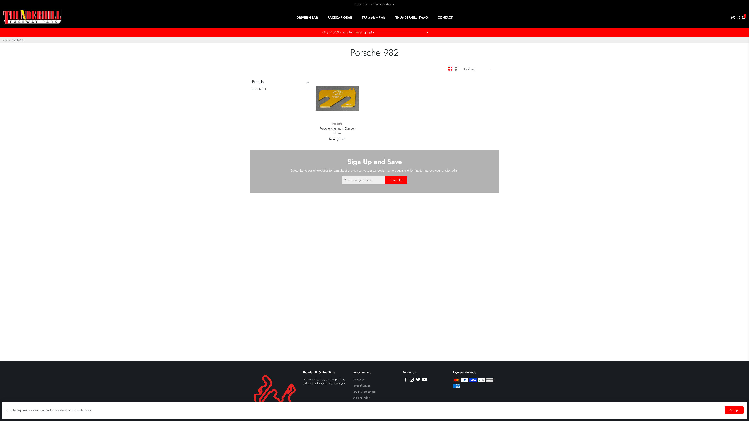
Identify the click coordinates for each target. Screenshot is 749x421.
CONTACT (445, 17)
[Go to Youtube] (424, 380)
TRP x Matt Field (374, 17)
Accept (734, 410)
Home (4, 40)
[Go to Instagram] (411, 380)
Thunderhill (259, 89)
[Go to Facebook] (405, 380)
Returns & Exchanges (364, 392)
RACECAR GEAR (339, 17)
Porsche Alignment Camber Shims (337, 130)
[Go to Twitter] (418, 380)
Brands (258, 82)
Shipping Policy (361, 398)
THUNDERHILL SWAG (411, 17)
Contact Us (358, 379)
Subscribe (396, 180)
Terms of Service (361, 385)
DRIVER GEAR (307, 17)
